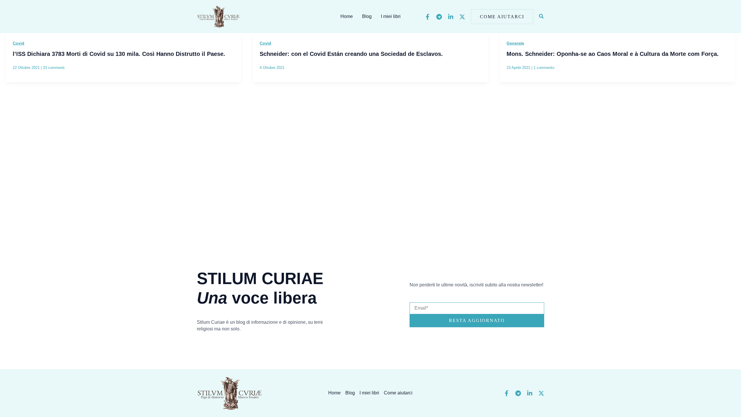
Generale (515, 43)
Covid (18, 43)
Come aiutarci (398, 392)
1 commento (543, 67)
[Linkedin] (451, 17)
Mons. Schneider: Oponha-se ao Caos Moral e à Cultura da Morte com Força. (613, 54)
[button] (502, 16)
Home (346, 16)
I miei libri (391, 16)
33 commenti (54, 67)
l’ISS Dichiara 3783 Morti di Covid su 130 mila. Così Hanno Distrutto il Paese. (119, 54)
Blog (367, 16)
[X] (462, 17)
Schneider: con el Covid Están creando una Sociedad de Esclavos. (351, 54)
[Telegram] (439, 17)
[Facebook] (427, 17)
